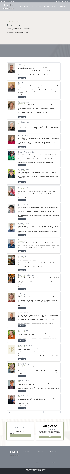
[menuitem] (19, 6)
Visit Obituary (22, 78)
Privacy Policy (29, 470)
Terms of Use (35, 470)
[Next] (60, 412)
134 (54, 412)
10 (50, 412)
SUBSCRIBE (20, 435)
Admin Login (40, 470)
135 (57, 412)
